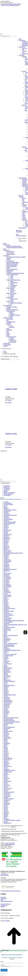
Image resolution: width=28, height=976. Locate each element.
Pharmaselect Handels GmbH (11, 717)
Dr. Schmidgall (8, 585)
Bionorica (6, 546)
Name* (2, 961)
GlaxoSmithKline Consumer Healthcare (14, 620)
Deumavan (7, 567)
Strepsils (6, 777)
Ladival (6, 657)
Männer (5, 491)
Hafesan (6, 626)
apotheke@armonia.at (9, 844)
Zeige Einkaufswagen (19, 235)
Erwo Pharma (7, 594)
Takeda (6, 779)
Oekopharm (7, 697)
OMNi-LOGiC (8, 702)
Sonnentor (6, 769)
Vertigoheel (7, 804)
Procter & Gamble (8, 723)
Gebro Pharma (8, 613)
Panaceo (6, 708)
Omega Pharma (8, 700)
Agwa (5, 505)
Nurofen (6, 692)
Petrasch (6, 713)
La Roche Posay (8, 655)
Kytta (5, 653)
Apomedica (7, 518)
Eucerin (6, 599)
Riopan (6, 739)
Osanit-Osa (7, 707)
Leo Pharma (7, 661)
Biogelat (6, 542)
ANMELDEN (4, 970)
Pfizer (5, 716)
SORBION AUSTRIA (9, 770)
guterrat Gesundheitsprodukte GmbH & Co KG (15, 624)
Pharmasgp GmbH (8, 719)
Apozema (6, 520)
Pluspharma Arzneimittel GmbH (12, 721)
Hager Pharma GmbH (9, 627)
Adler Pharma (8, 503)
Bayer (6, 532)
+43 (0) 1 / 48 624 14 (10, 843)
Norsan (6, 689)
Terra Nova (7, 789)
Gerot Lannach (8, 617)
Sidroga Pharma (8, 758)
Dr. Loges (6, 582)
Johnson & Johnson (9, 644)
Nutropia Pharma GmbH (10, 694)
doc (5, 572)
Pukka (5, 725)
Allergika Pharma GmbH (10, 509)
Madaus (6, 666)
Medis (6, 674)
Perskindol (6, 712)
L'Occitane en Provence (10, 654)
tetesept (6, 790)
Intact (5, 642)
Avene (6, 528)
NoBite (6, 688)
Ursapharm (7, 800)
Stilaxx (6, 775)
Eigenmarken (7, 485)
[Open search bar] (1, 34)
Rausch (6, 729)
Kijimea (6, 647)
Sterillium (6, 774)
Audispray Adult (11, 389)
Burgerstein (7, 554)
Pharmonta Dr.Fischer (9, 720)
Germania (6, 616)
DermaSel (6, 566)
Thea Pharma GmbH (9, 792)
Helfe (5, 634)
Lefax (5, 659)
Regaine (6, 732)
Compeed (6, 562)
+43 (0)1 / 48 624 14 (5, 5)
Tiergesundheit (7, 495)
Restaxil (6, 735)
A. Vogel (6, 501)
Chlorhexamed (7, 561)
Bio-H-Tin (6, 539)
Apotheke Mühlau (8, 519)
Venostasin (7, 802)
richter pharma (7, 738)
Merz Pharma (7, 675)
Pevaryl (6, 715)
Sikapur (6, 761)
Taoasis (6, 782)
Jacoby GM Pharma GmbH (10, 643)
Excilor (6, 600)
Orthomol (6, 705)
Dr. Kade (6, 580)
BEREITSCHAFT (14, 5)
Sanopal (6, 751)
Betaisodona (7, 538)
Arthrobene (7, 524)
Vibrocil (6, 806)
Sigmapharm (7, 759)
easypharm (7, 590)
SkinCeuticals (8, 766)
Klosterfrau (7, 648)
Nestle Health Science (9, 685)
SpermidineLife (8, 771)
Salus (5, 746)
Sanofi (6, 750)
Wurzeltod (6, 819)
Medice (6, 673)
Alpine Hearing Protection (10, 515)
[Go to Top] (14, 949)
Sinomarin (6, 763)
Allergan (6, 508)
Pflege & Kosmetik (8, 494)
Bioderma (6, 540)
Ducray (6, 588)
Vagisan (6, 801)
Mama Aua (7, 669)
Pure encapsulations (9, 727)
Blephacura (7, 547)
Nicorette (6, 686)
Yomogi (6, 821)
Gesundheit (6, 489)
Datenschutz (3, 898)
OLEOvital (7, 698)
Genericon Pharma (8, 615)
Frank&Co (7, 607)
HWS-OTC (7, 638)
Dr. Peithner (7, 584)
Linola (6, 662)
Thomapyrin (7, 794)
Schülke (6, 755)
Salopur (6, 744)
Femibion (6, 603)
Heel (5, 632)
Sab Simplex (7, 743)
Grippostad (7, 623)
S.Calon (6, 742)
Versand (9, 400)
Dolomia (6, 574)
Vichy (6, 808)
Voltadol (6, 813)
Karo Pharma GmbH (9, 646)
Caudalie (6, 557)
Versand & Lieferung (6, 904)
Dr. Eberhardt (7, 578)
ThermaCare (7, 793)
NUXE (6, 696)
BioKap (6, 543)
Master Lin (7, 670)
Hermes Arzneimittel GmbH (11, 635)
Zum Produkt (8, 402)
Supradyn (7, 778)
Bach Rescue (7, 530)
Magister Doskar (8, 667)
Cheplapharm (7, 559)
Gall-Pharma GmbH (9, 611)
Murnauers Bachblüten (9, 681)
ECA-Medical (7, 592)
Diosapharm (7, 570)
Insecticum (7, 640)
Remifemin (7, 734)
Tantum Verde (7, 781)
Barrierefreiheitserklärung (7, 901)
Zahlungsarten (4, 905)
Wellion (6, 816)
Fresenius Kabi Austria (9, 608)
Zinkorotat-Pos (7, 823)
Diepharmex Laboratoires (10, 569)
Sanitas (6, 748)
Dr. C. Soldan (7, 577)
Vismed (6, 809)
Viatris (6, 805)
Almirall (6, 512)
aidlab (5, 507)
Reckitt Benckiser (8, 731)
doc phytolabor (8, 573)
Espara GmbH (7, 596)
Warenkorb (19, 231)
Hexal (5, 636)
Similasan (6, 762)
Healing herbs (7, 630)
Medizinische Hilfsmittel (9, 492)
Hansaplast (7, 628)
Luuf (5, 665)
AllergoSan (7, 511)
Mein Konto (19, 230)
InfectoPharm (7, 639)
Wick (5, 817)
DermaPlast (7, 565)
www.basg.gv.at (4, 874)
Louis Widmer (8, 663)
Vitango (6, 811)
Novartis (6, 690)
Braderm (6, 549)
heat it (5, 631)
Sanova (6, 754)
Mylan (6, 682)
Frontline (6, 609)
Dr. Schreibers (7, 586)
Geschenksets (7, 488)
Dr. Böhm (7, 576)
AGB (2, 900)
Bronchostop (7, 551)
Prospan (6, 724)
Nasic (5, 684)
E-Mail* (2, 965)
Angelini (6, 516)
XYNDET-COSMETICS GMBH (12, 820)
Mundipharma (7, 680)
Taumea (6, 784)
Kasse (24, 235)
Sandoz (6, 747)
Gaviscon (6, 612)
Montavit (6, 677)
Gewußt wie (7, 619)
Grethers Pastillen (8, 621)
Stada (6, 773)
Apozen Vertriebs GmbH (10, 522)
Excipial (6, 601)
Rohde (6, 740)
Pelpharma (6, 711)
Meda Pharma (7, 671)
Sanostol (6, 752)
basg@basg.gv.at (5, 875)
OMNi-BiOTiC (8, 701)
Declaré (6, 563)
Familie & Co (7, 487)
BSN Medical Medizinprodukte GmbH (13, 553)
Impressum (3, 897)
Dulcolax (6, 589)
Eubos (5, 597)
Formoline (6, 605)
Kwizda (6, 651)
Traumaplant (7, 796)
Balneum (6, 531)
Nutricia (6, 693)
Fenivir (6, 604)
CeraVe (6, 558)
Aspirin (6, 526)
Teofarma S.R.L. (8, 788)
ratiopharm (7, 728)
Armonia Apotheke (9, 523)
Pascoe (6, 709)
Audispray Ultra (11, 433)
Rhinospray (7, 736)
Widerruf (3, 906)
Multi (5, 678)
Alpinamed (7, 513)
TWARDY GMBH (9, 798)
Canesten (6, 555)
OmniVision (7, 704)
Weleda (6, 815)
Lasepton (6, 658)
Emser (5, 593)
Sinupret (6, 765)
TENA (6, 786)
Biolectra (6, 545)
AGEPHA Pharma (8, 504)
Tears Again (7, 785)
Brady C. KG (7, 550)
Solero (6, 767)
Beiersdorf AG (8, 534)
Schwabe (6, 757)
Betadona (6, 536)
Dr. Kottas (7, 581)
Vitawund (6, 812)
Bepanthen (7, 535)
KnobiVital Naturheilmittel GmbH (12, 650)
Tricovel (6, 797)
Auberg (6, 527)
